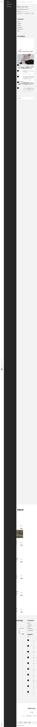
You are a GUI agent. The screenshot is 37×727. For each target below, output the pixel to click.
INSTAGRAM (9, 6)
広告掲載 (25, 722)
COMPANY (20, 722)
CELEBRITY (19, 23)
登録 (32, 13)
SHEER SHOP (9, 4)
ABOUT (8, 1)
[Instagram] (30, 712)
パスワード (19, 11)
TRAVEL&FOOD (20, 29)
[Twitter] (1, 725)
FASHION (19, 25)
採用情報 (29, 722)
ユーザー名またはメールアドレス (23, 9)
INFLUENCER (19, 27)
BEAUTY (18, 21)
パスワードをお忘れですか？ (26, 13)
